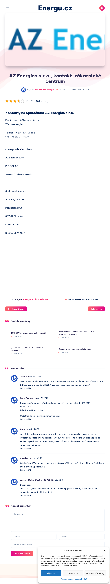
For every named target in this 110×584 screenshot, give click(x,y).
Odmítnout (73, 573)
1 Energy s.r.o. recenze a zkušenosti (74, 349)
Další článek (96, 309)
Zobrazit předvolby (95, 573)
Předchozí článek (16, 309)
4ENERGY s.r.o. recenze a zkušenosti (28, 333)
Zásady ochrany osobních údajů (74, 579)
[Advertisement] (55, 266)
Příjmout (51, 573)
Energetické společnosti (36, 299)
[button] (104, 550)
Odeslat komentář (22, 553)
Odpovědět (25, 388)
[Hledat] (102, 8)
